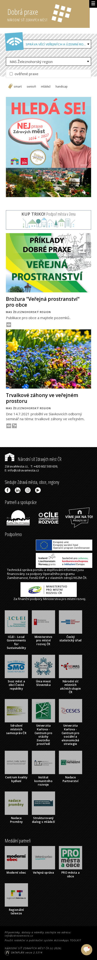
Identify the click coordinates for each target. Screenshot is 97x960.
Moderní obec (16, 873)
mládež (46, 86)
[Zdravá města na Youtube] (38, 490)
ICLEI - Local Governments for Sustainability (16, 642)
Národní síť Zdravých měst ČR (39, 459)
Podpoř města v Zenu (48, 214)
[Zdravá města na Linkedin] (18, 490)
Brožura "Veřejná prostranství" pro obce (43, 302)
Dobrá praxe (27, 14)
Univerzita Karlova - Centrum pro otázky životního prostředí (44, 735)
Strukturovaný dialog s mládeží (43, 820)
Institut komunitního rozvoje (43, 781)
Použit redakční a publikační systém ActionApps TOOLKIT (43, 940)
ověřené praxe (26, 73)
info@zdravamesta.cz (19, 935)
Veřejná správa (43, 873)
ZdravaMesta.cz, (16, 466)
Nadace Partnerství (70, 779)
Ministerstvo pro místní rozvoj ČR (43, 640)
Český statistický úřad (71, 639)
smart (18, 86)
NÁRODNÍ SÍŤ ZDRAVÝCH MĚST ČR (27, 948)
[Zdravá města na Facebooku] (8, 490)
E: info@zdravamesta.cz (22, 470)
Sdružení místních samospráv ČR (16, 729)
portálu (38, 570)
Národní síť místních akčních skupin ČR (70, 686)
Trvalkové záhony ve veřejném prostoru (42, 398)
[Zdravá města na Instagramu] (28, 490)
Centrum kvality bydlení (16, 779)
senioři (31, 86)
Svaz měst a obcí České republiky (16, 685)
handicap (62, 86)
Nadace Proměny (16, 820)
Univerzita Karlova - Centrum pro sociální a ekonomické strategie (71, 735)
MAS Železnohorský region (31, 61)
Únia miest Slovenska (43, 683)
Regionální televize (16, 912)
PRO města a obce (70, 874)
